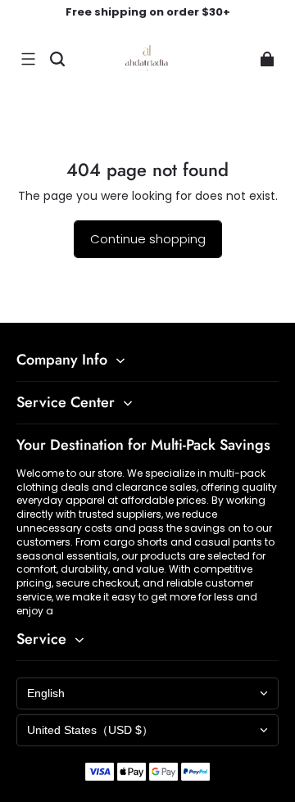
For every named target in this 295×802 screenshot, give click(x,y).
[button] (27, 59)
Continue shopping (148, 238)
